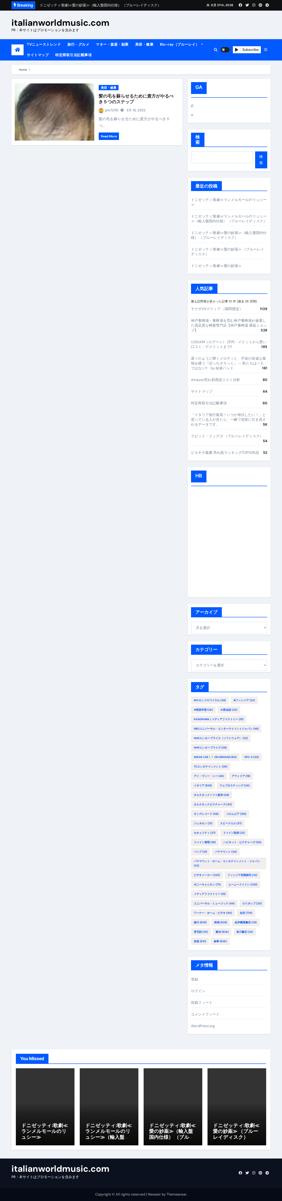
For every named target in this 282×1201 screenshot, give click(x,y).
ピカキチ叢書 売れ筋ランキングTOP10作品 (225, 452)
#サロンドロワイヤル (210, 700)
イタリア (203, 785)
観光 (222, 932)
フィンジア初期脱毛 (242, 875)
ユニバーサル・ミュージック (214, 903)
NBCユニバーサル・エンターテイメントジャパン (226, 728)
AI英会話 (229, 710)
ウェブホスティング (235, 785)
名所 (246, 913)
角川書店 (244, 932)
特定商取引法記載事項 (73, 55)
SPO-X (251, 757)
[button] (265, 50)
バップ (200, 851)
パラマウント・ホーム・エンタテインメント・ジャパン (227, 863)
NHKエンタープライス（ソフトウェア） (221, 738)
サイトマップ (38, 55)
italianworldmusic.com (60, 22)
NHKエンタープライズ (210, 747)
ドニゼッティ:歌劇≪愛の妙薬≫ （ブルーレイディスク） (236, 1131)
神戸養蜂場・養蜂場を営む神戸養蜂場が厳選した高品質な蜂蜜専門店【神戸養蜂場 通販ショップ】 (229, 325)
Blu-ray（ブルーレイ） (180, 44)
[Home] (17, 49)
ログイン (198, 991)
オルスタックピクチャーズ (213, 804)
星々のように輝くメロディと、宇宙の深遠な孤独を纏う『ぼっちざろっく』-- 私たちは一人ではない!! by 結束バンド (228, 363)
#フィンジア (244, 700)
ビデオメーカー (207, 875)
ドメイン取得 (234, 833)
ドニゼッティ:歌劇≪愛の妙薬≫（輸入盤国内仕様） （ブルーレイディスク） (229, 235)
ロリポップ (252, 903)
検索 (197, 139)
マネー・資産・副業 (112, 44)
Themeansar (176, 1194)
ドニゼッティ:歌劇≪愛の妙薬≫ (216, 265)
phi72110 (111, 110)
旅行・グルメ (78, 44)
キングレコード (206, 814)
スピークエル (231, 823)
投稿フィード (201, 1002)
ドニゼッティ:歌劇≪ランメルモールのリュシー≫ (44, 1131)
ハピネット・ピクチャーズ (242, 842)
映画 (220, 922)
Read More (109, 136)
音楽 (200, 941)
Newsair (154, 1194)
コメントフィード (205, 1014)
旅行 (200, 922)
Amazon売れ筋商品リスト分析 (215, 379)
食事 (220, 941)
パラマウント (226, 851)
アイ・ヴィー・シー (209, 776)
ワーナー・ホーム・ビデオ (213, 913)
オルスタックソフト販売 (211, 795)
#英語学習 (203, 710)
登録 (194, 979)
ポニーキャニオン (207, 884)
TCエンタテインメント (210, 766)
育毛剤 (201, 932)
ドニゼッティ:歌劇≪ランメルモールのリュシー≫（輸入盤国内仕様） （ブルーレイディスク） (229, 218)
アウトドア (241, 776)
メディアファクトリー (210, 894)
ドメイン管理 (205, 842)
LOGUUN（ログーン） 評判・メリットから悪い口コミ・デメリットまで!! (229, 344)
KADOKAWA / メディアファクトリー (218, 719)
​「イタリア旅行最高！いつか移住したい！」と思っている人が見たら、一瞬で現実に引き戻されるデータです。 (228, 419)
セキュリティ (204, 833)
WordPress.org (203, 1026)
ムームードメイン (242, 884)
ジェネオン (203, 823)
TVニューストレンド (44, 44)
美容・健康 (144, 44)
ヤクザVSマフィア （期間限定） (217, 309)
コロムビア (236, 814)
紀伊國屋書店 (246, 922)
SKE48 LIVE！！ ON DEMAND (215, 757)
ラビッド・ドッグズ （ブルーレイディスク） (227, 436)
